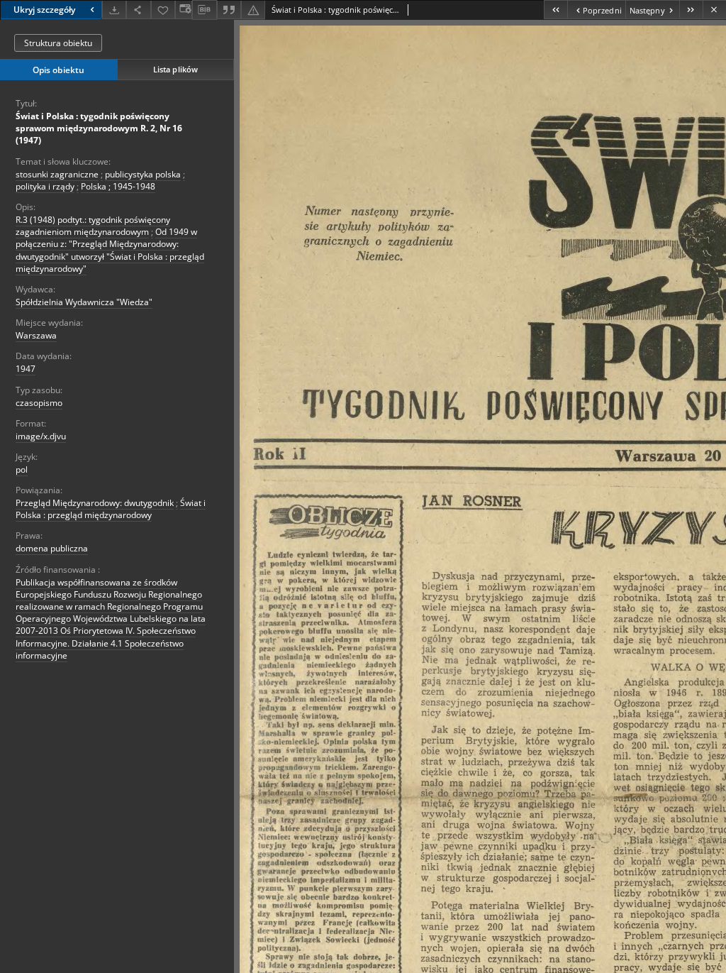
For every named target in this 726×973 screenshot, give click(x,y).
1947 (25, 369)
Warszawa (36, 335)
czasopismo (39, 403)
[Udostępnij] (138, 9)
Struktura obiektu (58, 43)
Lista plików (175, 69)
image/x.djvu (41, 436)
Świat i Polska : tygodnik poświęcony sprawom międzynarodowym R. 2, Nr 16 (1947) (99, 128)
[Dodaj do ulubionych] (163, 9)
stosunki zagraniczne (57, 174)
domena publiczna (52, 548)
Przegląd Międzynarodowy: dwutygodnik (95, 503)
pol (22, 469)
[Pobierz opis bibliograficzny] (204, 10)
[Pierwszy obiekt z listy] (555, 9)
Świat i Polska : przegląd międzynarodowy (111, 509)
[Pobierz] (114, 9)
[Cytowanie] (229, 9)
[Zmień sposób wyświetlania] (183, 9)
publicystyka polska (143, 174)
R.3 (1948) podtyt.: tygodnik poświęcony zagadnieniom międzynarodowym (93, 226)
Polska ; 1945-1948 (118, 186)
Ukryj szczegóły (44, 10)
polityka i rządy (45, 186)
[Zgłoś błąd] (253, 9)
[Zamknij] (714, 9)
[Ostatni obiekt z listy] (691, 9)
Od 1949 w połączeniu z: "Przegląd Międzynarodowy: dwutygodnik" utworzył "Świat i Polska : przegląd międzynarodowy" (110, 250)
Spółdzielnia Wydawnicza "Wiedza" (84, 302)
